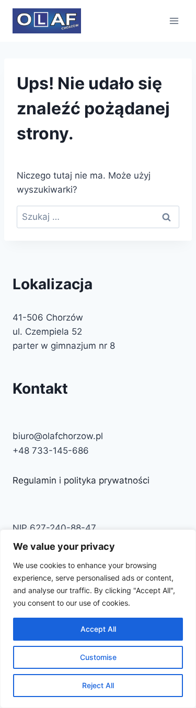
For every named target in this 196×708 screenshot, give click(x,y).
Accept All (98, 628)
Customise (98, 657)
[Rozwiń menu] (173, 21)
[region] (98, 618)
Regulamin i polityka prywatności (81, 480)
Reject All (98, 685)
